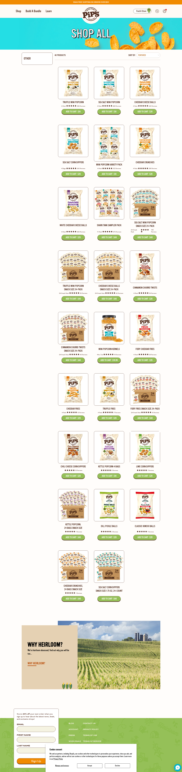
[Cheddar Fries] (73, 389)
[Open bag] (164, 11)
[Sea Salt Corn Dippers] (73, 141)
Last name (23, 746)
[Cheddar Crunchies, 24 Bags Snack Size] (73, 567)
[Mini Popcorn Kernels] (109, 328)
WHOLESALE (75, 741)
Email (20, 724)
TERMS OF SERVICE (92, 741)
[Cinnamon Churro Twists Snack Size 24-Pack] (73, 328)
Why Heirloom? (36, 663)
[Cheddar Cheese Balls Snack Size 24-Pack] (109, 267)
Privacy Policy (58, 759)
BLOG (71, 723)
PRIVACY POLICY (91, 729)
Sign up (36, 761)
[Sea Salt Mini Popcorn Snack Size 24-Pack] (145, 203)
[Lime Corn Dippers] (145, 447)
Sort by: (132, 55)
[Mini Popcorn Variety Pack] (109, 143)
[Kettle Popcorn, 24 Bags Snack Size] (73, 505)
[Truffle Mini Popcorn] (73, 83)
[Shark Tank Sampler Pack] (109, 203)
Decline (117, 766)
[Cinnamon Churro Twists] (145, 267)
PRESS (72, 735)
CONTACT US (89, 723)
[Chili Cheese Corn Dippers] (73, 447)
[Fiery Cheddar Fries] (145, 328)
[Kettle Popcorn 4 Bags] (109, 447)
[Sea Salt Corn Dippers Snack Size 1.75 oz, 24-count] (109, 567)
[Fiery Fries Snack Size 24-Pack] (145, 389)
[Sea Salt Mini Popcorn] (109, 83)
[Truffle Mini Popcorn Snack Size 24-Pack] (73, 267)
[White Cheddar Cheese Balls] (73, 203)
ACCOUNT (73, 729)
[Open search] (157, 11)
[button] (177, 767)
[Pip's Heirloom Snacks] (91, 14)
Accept (89, 766)
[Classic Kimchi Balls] (145, 505)
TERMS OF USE (90, 735)
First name (24, 735)
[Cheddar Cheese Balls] (145, 83)
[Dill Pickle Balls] (109, 505)
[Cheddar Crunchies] (145, 141)
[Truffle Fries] (109, 389)
